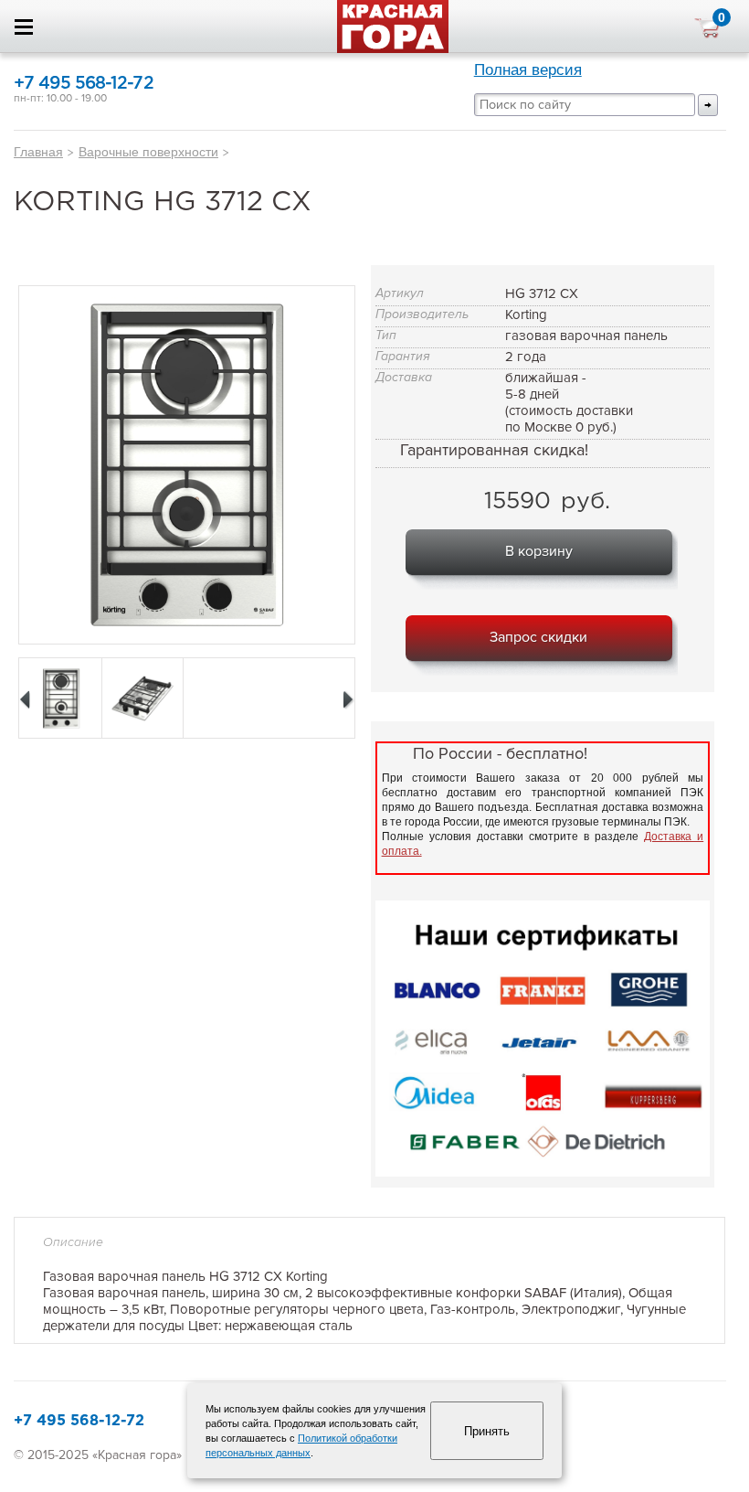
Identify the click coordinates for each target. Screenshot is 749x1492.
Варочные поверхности (148, 152)
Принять (487, 1431)
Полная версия (528, 70)
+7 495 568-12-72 (83, 83)
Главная (38, 152)
